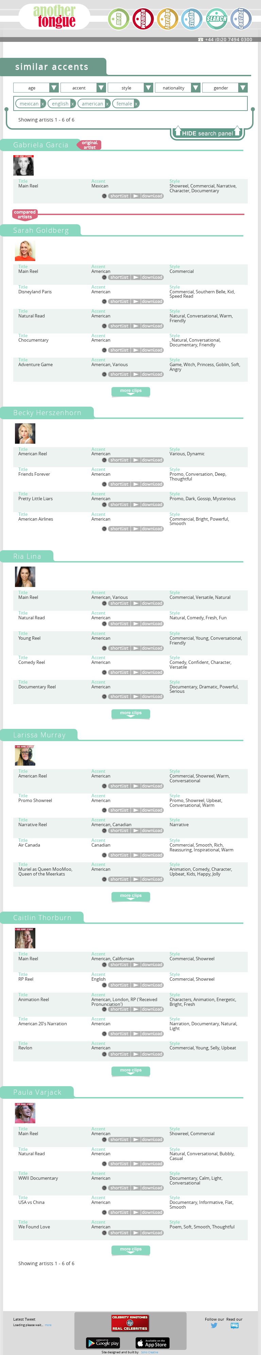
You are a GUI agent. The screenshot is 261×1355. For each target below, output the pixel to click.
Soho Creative (149, 1352)
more (48, 1325)
